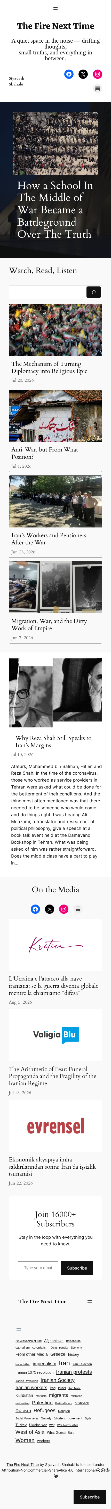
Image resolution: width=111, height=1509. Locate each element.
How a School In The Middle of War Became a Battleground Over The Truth (55, 210)
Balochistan (73, 1340)
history (73, 1354)
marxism (41, 1395)
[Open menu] (55, 8)
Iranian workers (31, 1387)
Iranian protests (74, 1372)
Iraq (53, 1388)
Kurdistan (24, 1395)
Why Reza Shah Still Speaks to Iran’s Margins (53, 742)
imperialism (44, 1363)
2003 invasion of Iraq (28, 1340)
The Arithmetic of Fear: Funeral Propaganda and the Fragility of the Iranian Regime (52, 1076)
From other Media (31, 1354)
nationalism (22, 1403)
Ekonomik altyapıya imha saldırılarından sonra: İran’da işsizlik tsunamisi (52, 1166)
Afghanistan (54, 1341)
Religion (64, 1411)
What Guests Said (60, 1433)
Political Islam (63, 1403)
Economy (77, 1347)
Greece (58, 1354)
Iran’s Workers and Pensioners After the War (48, 539)
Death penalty (59, 1347)
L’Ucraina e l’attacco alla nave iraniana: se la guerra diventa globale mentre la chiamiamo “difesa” (53, 985)
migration (76, 1395)
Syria (88, 1418)
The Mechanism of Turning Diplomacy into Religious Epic (49, 367)
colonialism (40, 1347)
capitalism (22, 1347)
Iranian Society (58, 1380)
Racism (23, 1410)
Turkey (21, 1425)
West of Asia (29, 1432)
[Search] (93, 291)
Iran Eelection (82, 1364)
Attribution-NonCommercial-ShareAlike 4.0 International (49, 1470)
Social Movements (26, 1418)
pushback (82, 1403)
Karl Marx (74, 1388)
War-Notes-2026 (67, 1425)
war (51, 1425)
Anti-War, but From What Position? (44, 453)
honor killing (22, 1364)
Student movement (68, 1418)
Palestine (42, 1402)
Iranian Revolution (26, 1380)
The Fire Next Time (55, 26)
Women (25, 1440)
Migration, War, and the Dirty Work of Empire (49, 625)
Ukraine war (38, 1425)
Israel (62, 1388)
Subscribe (77, 1268)
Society (46, 1418)
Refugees (45, 1410)
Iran (64, 1363)
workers (43, 1441)
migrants (58, 1395)
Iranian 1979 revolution (34, 1372)
